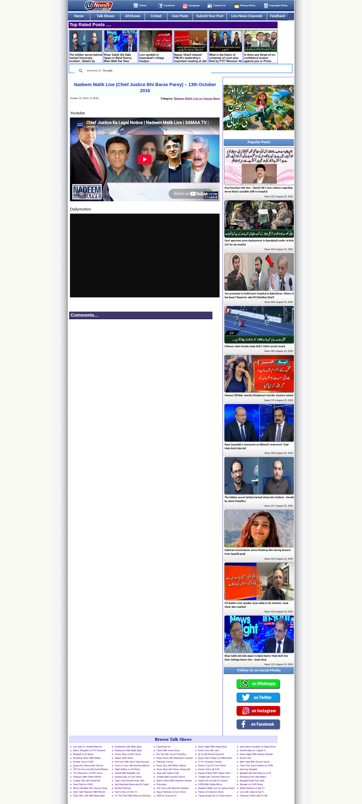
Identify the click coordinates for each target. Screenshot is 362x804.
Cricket (156, 16)
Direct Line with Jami (208, 750)
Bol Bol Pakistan (123, 788)
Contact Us (219, 5)
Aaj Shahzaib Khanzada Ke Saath (132, 784)
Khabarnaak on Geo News (128, 777)
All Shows (132, 16)
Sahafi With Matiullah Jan (127, 773)
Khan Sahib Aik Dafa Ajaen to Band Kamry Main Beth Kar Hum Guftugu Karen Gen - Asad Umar (118, 58)
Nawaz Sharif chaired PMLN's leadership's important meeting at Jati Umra (190, 58)
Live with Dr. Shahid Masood (87, 746)
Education (161, 784)
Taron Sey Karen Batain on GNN (256, 765)
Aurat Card (245, 758)
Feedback (277, 16)
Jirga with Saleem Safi (167, 773)
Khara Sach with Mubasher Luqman (174, 758)
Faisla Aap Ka (163, 746)
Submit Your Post (209, 16)
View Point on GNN (83, 784)
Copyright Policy (278, 5)
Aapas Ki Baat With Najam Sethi (214, 773)
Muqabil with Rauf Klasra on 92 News (255, 773)
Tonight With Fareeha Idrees (170, 777)
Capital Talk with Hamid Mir (86, 780)
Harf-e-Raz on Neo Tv (126, 792)
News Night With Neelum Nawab (256, 754)
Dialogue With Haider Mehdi (87, 777)
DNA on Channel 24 (166, 795)
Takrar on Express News (211, 792)
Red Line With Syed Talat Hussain (132, 761)
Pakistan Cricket (164, 761)
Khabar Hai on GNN (83, 761)
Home (79, 16)
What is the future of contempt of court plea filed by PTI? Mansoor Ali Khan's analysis (225, 58)
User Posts (180, 16)
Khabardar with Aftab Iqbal (128, 746)
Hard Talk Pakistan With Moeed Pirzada (89, 792)
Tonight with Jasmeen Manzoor (214, 777)
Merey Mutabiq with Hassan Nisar (90, 788)
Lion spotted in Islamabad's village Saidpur (151, 58)
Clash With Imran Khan (168, 750)
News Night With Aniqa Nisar (212, 746)
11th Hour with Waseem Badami (172, 788)
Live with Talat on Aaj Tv (252, 792)
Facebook (169, 5)
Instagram (194, 5)
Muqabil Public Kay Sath (252, 780)
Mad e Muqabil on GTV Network (89, 750)
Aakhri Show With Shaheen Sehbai (173, 780)
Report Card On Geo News (212, 765)
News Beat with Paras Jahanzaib (173, 769)
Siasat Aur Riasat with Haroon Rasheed (88, 766)
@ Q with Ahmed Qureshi (211, 754)
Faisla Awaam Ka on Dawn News (215, 795)
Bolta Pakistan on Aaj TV (252, 788)
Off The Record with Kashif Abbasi (90, 769)
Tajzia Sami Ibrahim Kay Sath (129, 780)
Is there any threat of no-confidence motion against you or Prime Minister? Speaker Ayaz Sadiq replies (260, 58)
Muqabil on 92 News (83, 754)
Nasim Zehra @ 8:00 (208, 769)
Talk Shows (105, 16)
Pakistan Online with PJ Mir (254, 795)
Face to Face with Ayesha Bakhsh (132, 765)
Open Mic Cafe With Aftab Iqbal (89, 795)
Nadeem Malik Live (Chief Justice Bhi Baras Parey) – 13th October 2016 (145, 87)
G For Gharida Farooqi (209, 761)
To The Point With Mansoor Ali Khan (133, 795)
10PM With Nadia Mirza (210, 784)
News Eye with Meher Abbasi (171, 765)
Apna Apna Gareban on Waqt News (258, 746)
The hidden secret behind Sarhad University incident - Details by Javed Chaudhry (85, 58)
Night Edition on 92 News (127, 769)
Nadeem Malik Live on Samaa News (197, 98)
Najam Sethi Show (124, 758)
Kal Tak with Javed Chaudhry (171, 754)
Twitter (143, 5)
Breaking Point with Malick (253, 777)
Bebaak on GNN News (251, 784)
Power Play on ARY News (128, 754)
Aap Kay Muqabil (248, 769)
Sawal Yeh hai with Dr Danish (213, 780)
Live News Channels (246, 16)
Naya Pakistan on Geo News (171, 792)
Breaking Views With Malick (87, 758)
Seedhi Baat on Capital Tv (253, 750)
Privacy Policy (247, 5)
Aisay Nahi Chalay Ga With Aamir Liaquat (215, 758)
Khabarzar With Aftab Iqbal (128, 750)
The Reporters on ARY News (88, 773)
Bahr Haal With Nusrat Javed (254, 761)
